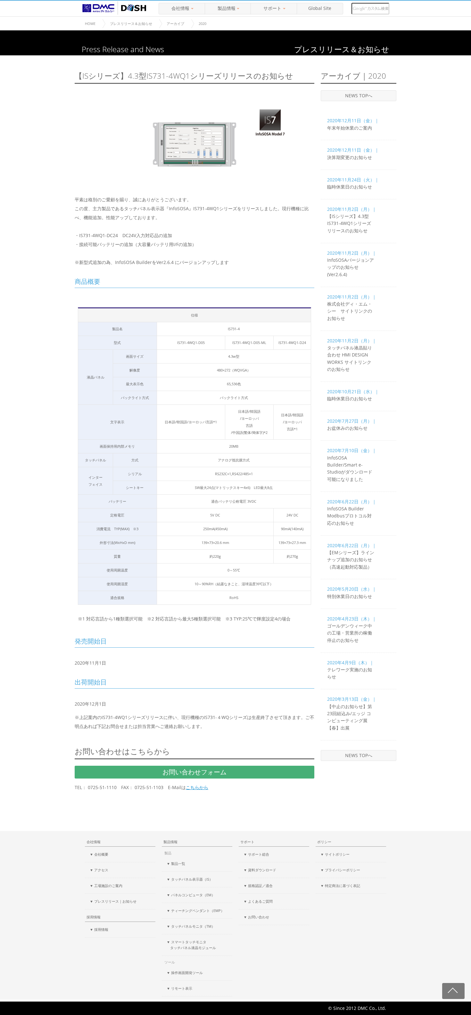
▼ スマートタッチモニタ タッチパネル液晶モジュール (191, 944)
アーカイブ (175, 23)
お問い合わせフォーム (194, 772)
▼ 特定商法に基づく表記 (340, 885)
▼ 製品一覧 (176, 863)
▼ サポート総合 (256, 854)
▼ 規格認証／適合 (258, 885)
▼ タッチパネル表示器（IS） (190, 879)
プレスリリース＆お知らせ (131, 23)
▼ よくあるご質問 (258, 901)
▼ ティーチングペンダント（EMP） (195, 910)
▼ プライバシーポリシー (340, 869)
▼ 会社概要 (99, 854)
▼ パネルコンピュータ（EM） (191, 894)
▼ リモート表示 (179, 988)
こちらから (197, 787)
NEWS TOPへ (358, 95)
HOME (90, 23)
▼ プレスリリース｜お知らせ (113, 901)
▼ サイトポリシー (335, 854)
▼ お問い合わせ (256, 917)
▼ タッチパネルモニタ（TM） (191, 926)
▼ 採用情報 (99, 929)
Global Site (319, 8)
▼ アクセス (99, 869)
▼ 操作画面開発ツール (185, 972)
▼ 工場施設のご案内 (106, 885)
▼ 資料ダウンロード (260, 869)
